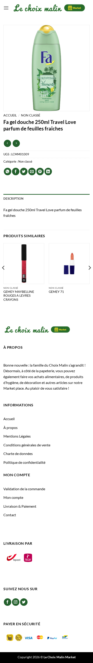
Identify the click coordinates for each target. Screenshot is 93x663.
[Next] (89, 277)
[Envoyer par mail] (32, 171)
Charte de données (18, 453)
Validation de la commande (24, 489)
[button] (6, 7)
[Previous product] (16, 143)
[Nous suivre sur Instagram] (15, 602)
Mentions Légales (17, 436)
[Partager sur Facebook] (15, 171)
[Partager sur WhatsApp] (7, 171)
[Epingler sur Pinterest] (40, 171)
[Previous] (3, 277)
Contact (9, 515)
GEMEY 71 (56, 292)
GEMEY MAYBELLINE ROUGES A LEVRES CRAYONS (18, 295)
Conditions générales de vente (26, 445)
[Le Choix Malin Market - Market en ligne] (49, 8)
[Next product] (7, 143)
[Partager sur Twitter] (24, 171)
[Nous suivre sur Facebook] (7, 602)
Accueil (10, 115)
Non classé (30, 115)
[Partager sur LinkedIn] (48, 171)
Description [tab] (13, 198)
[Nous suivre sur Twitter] (24, 602)
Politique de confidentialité (24, 462)
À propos (10, 427)
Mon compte (13, 497)
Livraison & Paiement (19, 506)
